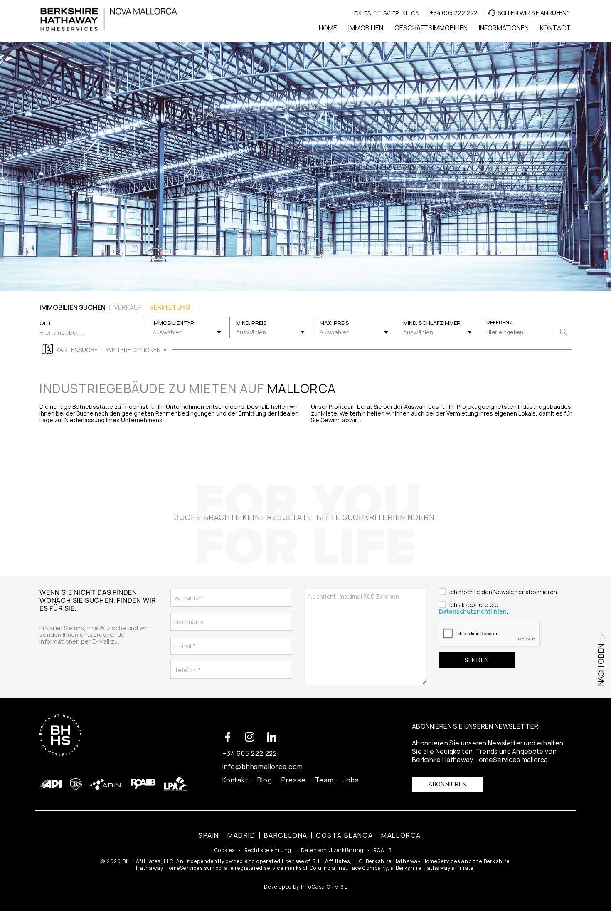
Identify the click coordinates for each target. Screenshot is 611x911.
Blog (264, 780)
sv (386, 13)
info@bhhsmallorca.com (262, 766)
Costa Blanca (344, 835)
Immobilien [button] (365, 27)
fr (395, 13)
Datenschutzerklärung (332, 850)
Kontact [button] (555, 27)
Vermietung (170, 307)
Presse (293, 780)
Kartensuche (77, 350)
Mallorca (401, 835)
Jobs (351, 780)
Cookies (224, 850)
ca (415, 13)
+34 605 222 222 (454, 13)
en (358, 13)
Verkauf (128, 307)
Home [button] (328, 27)
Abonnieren (448, 784)
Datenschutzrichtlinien (473, 611)
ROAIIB (382, 850)
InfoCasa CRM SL (324, 886)
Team (324, 780)
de (377, 13)
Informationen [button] (504, 27)
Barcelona (286, 835)
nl (405, 13)
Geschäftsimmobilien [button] (431, 27)
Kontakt (235, 780)
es (367, 13)
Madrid (241, 835)
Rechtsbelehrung (268, 850)
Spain (208, 835)
